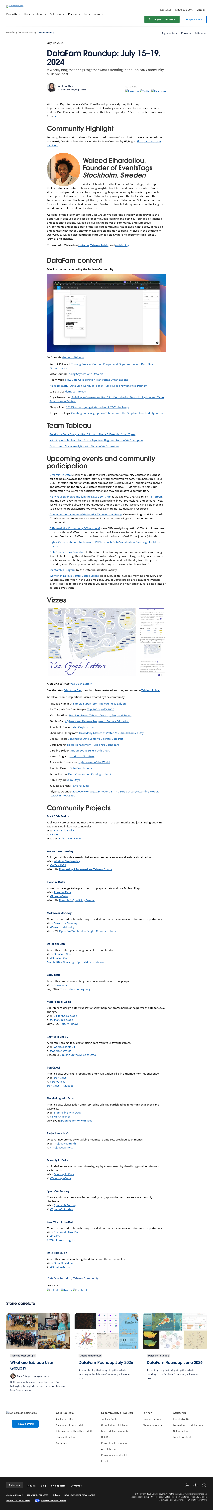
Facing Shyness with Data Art (86, 374)
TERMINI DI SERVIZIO (38, 1495)
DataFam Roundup (46, 32)
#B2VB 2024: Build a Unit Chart (90, 750)
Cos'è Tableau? (65, 1413)
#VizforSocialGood (61, 1020)
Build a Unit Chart (70, 838)
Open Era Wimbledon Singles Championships (87, 931)
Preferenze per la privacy (53, 1500)
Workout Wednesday (67, 861)
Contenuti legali (14, 1495)
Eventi (104, 1461)
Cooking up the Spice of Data (78, 1055)
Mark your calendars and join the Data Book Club (80, 496)
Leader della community (114, 1431)
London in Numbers (82, 756)
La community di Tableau (117, 1413)
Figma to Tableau (75, 391)
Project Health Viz (65, 1143)
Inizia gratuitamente (162, 19)
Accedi (201, 9)
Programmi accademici (114, 1455)
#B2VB (54, 834)
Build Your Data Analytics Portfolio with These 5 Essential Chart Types (92, 434)
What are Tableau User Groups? (31, 1365)
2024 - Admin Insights (61, 1240)
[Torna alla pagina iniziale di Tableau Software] (18, 5)
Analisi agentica (64, 1419)
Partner (147, 1413)
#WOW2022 (58, 865)
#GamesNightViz (60, 1051)
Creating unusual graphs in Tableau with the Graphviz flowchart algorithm (117, 413)
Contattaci (166, 9)
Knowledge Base (182, 1419)
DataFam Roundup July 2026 (106, 1362)
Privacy (56, 1495)
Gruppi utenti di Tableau (114, 1425)
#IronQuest (57, 1081)
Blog (15, 32)
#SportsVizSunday (61, 1209)
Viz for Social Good (65, 1016)
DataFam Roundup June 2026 (175, 1362)
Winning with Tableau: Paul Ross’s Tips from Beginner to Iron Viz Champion (96, 440)
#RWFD (55, 1236)
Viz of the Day (72, 690)
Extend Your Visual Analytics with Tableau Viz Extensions (84, 446)
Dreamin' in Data (60, 475)
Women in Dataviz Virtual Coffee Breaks (74, 575)
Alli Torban (155, 496)
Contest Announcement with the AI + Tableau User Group (86, 514)
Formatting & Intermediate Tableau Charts (85, 869)
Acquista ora (194, 19)
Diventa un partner (152, 1425)
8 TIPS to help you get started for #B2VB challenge (97, 407)
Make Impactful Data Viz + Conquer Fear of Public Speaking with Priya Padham (98, 385)
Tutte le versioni (182, 1437)
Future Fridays (69, 1024)
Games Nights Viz (64, 1047)
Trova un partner (151, 1419)
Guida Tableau (181, 1431)
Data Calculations (81, 768)
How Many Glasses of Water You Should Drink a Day (111, 733)
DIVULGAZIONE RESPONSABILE (79, 1495)
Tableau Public (99, 245)
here (56, 116)
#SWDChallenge (60, 1116)
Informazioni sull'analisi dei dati (74, 1431)
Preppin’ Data (62, 892)
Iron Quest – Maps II (60, 1085)
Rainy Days (73, 780)
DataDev (105, 1437)
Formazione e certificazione (188, 1425)
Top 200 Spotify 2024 (100, 709)
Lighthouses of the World (94, 762)
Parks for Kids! (80, 785)
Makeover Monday (65, 923)
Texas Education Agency (75, 989)
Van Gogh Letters (83, 727)
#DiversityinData (60, 1178)
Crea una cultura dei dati (70, 1425)
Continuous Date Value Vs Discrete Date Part (95, 739)
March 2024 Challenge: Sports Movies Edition (75, 962)
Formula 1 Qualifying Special (77, 900)
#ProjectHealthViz (61, 1147)
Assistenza (179, 1413)
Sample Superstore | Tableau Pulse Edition (99, 703)
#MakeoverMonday (62, 927)
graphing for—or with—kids (76, 1120)
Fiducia (31, 1485)
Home (8, 32)
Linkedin (83, 245)
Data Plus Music (64, 1263)
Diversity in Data (64, 1174)
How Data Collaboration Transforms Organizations (96, 379)
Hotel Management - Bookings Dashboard (93, 745)
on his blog (122, 245)
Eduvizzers (60, 985)
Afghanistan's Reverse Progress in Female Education (97, 721)
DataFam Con (62, 954)
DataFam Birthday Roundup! (67, 552)
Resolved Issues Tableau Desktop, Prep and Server (100, 715)
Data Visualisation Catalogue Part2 (89, 774)
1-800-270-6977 (184, 9)
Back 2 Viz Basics (64, 830)
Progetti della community (115, 1443)
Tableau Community (27, 32)
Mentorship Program (63, 570)
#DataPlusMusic (60, 1267)
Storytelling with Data (67, 1112)
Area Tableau (108, 1449)
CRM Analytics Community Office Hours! (75, 528)
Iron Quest (60, 1077)
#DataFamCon (59, 958)
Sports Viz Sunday (65, 1205)
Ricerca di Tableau (66, 1437)
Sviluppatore (58, 1485)
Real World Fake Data (67, 1232)
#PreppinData (59, 896)
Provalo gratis (25, 1424)
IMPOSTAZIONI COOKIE (18, 1500)
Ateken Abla (65, 86)
